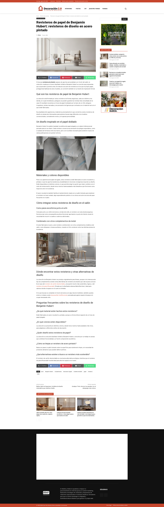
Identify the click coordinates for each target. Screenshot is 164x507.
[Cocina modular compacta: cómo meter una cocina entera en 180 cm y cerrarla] (104, 56)
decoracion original (67, 371)
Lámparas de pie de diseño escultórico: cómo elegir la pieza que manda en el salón (65, 414)
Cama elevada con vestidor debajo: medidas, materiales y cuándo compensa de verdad (117, 65)
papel (85, 371)
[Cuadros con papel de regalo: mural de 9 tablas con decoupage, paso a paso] (104, 84)
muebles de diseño (78, 371)
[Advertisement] (82, 457)
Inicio (37, 16)
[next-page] (40, 420)
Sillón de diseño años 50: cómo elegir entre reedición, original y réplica (44, 414)
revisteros (90, 371)
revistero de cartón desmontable (55, 284)
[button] (126, 9)
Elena (39, 35)
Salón (38, 374)
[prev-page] (37, 420)
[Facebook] (124, 1)
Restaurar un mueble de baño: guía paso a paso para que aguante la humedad (117, 74)
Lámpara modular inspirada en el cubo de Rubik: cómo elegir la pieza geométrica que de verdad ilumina (86, 414)
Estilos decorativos (44, 16)
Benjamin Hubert (49, 371)
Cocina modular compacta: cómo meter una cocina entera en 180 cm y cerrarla (118, 56)
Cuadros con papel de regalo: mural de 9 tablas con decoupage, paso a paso (117, 83)
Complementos (58, 371)
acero (42, 371)
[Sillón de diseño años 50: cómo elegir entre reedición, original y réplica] (45, 404)
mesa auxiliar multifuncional (59, 295)
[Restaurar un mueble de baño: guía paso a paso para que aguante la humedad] (104, 75)
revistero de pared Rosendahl (45, 286)
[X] (127, 1)
